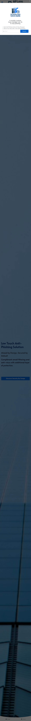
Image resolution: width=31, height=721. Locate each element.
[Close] (30, 1)
